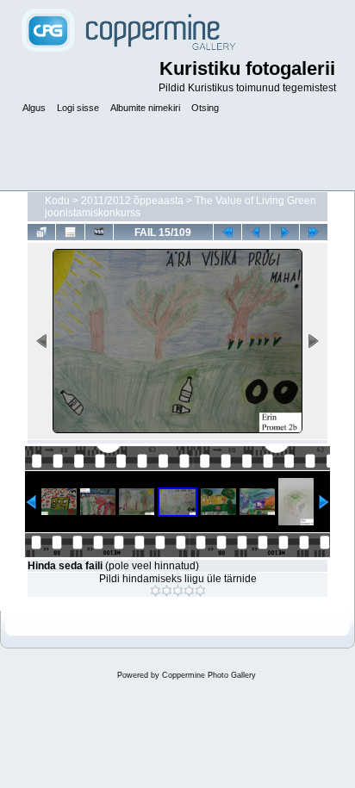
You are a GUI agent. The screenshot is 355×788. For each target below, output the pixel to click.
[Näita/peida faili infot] (70, 231)
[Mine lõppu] (313, 231)
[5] (200, 591)
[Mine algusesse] (227, 231)
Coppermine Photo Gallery (209, 675)
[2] (166, 591)
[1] (155, 591)
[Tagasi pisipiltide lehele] (41, 231)
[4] (189, 591)
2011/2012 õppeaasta (132, 201)
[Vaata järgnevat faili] (284, 231)
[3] (178, 591)
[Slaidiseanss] (99, 231)
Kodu (57, 201)
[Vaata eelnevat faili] (256, 231)
